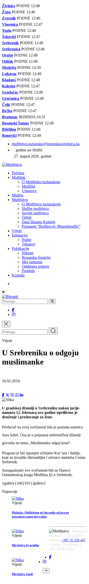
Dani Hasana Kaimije (38, 222)
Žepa (6, 12)
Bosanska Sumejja (36, 257)
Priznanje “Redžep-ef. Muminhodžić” (51, 226)
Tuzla (6, 30)
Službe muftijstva (35, 208)
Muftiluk (18, 177)
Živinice (8, 6)
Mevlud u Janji (22, 574)
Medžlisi (28, 186)
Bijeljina (9, 129)
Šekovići (9, 37)
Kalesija (8, 86)
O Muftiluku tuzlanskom (41, 182)
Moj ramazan (32, 262)
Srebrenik (10, 43)
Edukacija (19, 235)
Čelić (6, 104)
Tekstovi (28, 244)
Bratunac (10, 117)
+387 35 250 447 (74, 540)
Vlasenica (10, 24)
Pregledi (28, 271)
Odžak (7, 61)
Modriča (9, 67)
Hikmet (27, 253)
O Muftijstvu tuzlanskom (41, 204)
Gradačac (10, 92)
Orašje (7, 55)
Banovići (9, 135)
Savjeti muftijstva (35, 213)
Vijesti (17, 231)
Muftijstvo (20, 200)
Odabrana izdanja (35, 266)
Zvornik (9, 18)
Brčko (7, 111)
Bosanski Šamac (15, 123)
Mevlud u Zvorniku (25, 545)
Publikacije (20, 248)
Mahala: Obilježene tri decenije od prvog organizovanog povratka (40, 514)
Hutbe (26, 240)
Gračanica (10, 98)
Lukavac (9, 74)
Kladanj (9, 80)
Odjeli (26, 217)
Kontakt (18, 275)
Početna (18, 173)
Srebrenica (11, 49)
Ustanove (29, 191)
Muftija (17, 195)
